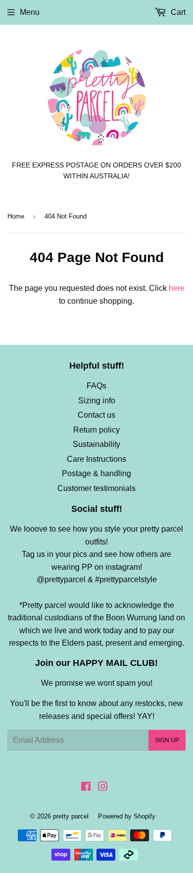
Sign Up (167, 740)
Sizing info (96, 400)
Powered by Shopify (126, 816)
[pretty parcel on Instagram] (103, 787)
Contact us (96, 415)
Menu (30, 12)
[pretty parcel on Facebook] (86, 787)
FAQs (96, 386)
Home (15, 216)
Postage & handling (96, 473)
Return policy (96, 430)
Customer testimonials (96, 488)
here (177, 288)
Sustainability (96, 444)
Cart (177, 12)
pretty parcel (71, 816)
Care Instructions (96, 459)
